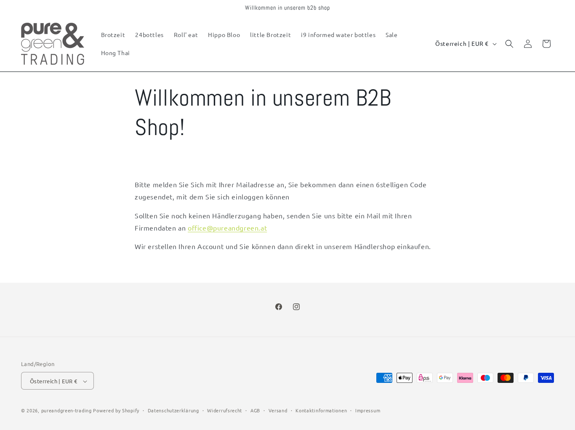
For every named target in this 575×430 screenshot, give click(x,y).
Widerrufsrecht (224, 410)
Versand (278, 410)
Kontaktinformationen (321, 410)
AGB (255, 410)
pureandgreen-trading (66, 410)
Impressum (367, 410)
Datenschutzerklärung (173, 410)
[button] (509, 44)
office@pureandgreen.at (227, 227)
